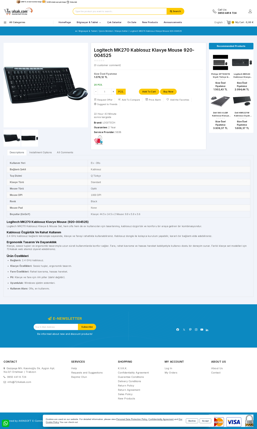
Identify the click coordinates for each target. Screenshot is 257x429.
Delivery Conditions (129, 381)
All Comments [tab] (65, 152)
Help (74, 368)
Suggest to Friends (107, 104)
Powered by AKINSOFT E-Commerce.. (26, 420)
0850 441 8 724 (16, 376)
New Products (126, 398)
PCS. (121, 91)
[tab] (17, 152)
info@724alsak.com (19, 381)
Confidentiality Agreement (133, 372)
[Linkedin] (207, 330)
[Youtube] (201, 329)
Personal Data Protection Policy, (132, 419)
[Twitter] (184, 330)
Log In (168, 368)
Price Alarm (155, 99)
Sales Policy (125, 394)
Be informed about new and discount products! (64, 333)
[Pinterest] (190, 329)
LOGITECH (109, 122)
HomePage (65, 22)
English (218, 22)
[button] (7, 85)
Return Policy (126, 385)
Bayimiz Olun (79, 376)
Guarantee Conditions (131, 376)
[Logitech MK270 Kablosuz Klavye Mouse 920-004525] (46, 85)
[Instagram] (196, 329)
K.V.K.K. (122, 368)
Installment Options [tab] (40, 152)
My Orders (171, 372)
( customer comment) (107, 65)
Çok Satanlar (114, 22)
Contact (216, 372)
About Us (217, 368)
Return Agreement (129, 389)
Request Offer (104, 99)
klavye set (225, 245)
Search (177, 11)
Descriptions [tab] (17, 152)
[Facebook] (177, 329)
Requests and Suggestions (87, 372)
